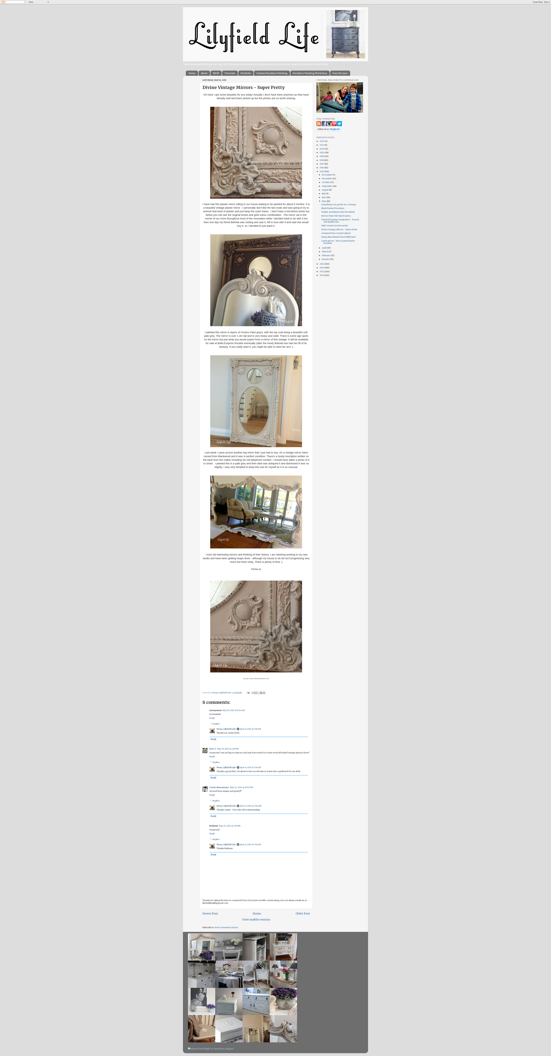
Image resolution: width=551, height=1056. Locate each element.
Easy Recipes (340, 73)
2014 (322, 264)
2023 (322, 141)
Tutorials (229, 73)
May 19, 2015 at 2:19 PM (228, 749)
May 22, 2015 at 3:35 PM (229, 826)
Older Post (303, 913)
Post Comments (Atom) (226, 927)
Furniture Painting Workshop (310, 73)
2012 (322, 271)
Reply (212, 718)
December (327, 175)
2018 (322, 160)
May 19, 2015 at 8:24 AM (234, 710)
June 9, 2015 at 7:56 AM (250, 806)
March (325, 251)
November (327, 178)
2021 (322, 149)
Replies (216, 724)
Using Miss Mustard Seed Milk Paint (338, 237)
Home (192, 73)
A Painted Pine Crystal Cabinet (336, 233)
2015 (322, 171)
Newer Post (210, 913)
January (326, 259)
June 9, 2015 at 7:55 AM (250, 729)
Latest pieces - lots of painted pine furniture (338, 242)
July (324, 193)
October (326, 182)
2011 (322, 275)
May (324, 201)
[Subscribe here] (318, 125)
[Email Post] (248, 693)
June (324, 197)
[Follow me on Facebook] (324, 125)
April (324, 248)
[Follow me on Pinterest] (334, 125)
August (325, 190)
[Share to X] (258, 692)
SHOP (216, 73)
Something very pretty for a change (338, 204)
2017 (322, 164)
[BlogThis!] (255, 692)
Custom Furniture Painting (271, 73)
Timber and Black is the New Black (338, 212)
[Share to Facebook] (261, 692)
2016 (322, 167)
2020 (322, 152)
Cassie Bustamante (219, 787)
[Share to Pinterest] (264, 692)
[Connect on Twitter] (339, 125)
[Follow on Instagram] (329, 125)
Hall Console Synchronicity (334, 225)
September (327, 186)
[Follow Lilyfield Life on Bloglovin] (328, 130)
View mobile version (256, 919)
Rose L (212, 749)
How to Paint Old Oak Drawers (336, 216)
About (204, 73)
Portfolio (246, 73)
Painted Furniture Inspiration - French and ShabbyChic (340, 220)
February (326, 255)
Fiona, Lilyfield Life (222, 693)
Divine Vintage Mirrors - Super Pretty (339, 229)
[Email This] (253, 692)
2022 (322, 145)
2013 (322, 267)
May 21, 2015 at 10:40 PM (241, 787)
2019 (322, 156)
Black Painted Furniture (332, 208)
